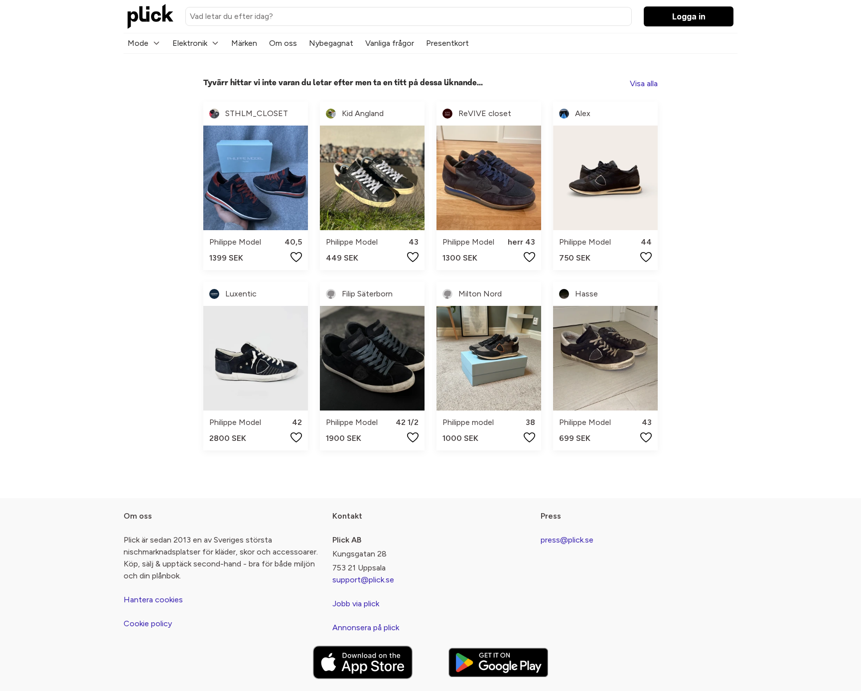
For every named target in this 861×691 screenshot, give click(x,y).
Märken (244, 43)
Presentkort (447, 43)
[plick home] (150, 16)
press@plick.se (567, 540)
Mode (138, 43)
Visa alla (644, 83)
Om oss (283, 43)
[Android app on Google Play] (498, 662)
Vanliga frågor (389, 43)
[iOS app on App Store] (363, 662)
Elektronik (189, 43)
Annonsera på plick (365, 627)
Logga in (689, 16)
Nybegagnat (331, 43)
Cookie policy (148, 623)
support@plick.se (363, 579)
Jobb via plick (355, 603)
